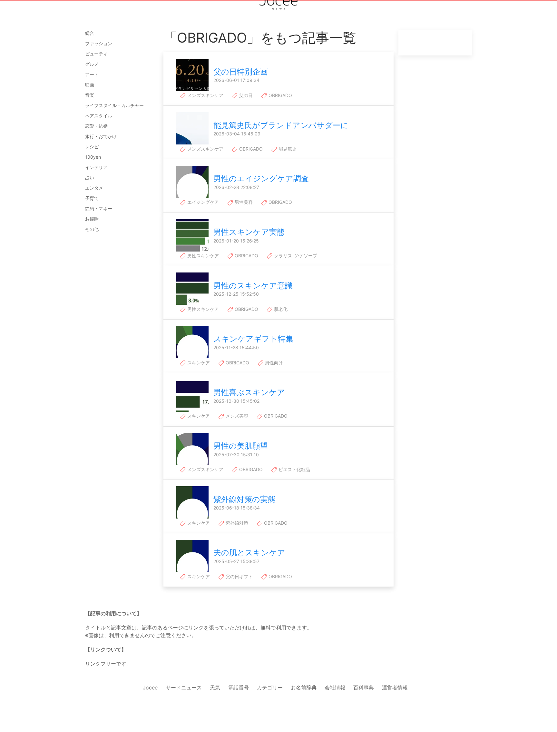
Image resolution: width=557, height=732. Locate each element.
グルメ (92, 64)
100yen (93, 157)
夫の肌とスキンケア (249, 552)
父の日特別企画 (240, 71)
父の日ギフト (238, 576)
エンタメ (94, 188)
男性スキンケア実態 (249, 232)
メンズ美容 (236, 416)
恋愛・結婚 (96, 126)
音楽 (89, 95)
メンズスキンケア (204, 95)
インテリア (96, 167)
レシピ (92, 146)
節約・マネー (98, 208)
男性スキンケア (202, 255)
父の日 (245, 95)
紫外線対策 (236, 523)
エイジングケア (202, 202)
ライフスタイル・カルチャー (114, 105)
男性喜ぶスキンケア (249, 392)
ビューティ (96, 53)
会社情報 (335, 687)
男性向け (273, 362)
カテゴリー (270, 687)
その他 (92, 229)
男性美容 (243, 202)
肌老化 (280, 309)
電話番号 (238, 687)
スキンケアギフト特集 (253, 338)
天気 (215, 687)
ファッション (98, 43)
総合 (89, 33)
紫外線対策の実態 (244, 499)
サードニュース (184, 687)
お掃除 (92, 219)
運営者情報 (395, 687)
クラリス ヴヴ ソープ (295, 255)
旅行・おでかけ (101, 136)
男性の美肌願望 (240, 445)
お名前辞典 (304, 687)
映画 (89, 84)
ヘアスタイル (98, 115)
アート (92, 74)
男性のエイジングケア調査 (261, 178)
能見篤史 (287, 149)
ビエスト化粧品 (293, 469)
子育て (92, 198)
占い (89, 177)
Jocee (150, 687)
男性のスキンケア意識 (253, 285)
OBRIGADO (279, 95)
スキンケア (198, 362)
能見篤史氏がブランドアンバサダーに (280, 125)
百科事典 (363, 687)
